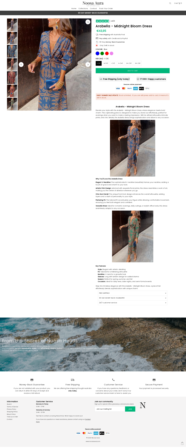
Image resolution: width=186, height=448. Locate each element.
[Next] (136, 13)
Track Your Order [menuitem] (106, 8)
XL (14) (120, 63)
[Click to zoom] (87, 21)
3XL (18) (137, 63)
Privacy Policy (11, 409)
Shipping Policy (12, 412)
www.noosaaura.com (93, 441)
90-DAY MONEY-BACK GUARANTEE (112, 298)
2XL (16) (129, 63)
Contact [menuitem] (93, 8)
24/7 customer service (108, 303)
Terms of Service (12, 407)
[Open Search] (170, 3)
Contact (9, 419)
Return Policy (11, 414)
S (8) (98, 63)
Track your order (12, 417)
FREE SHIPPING (104, 293)
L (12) (113, 63)
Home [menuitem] (73, 8)
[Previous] (50, 13)
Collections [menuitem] (83, 8)
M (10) (106, 63)
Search (9, 404)
